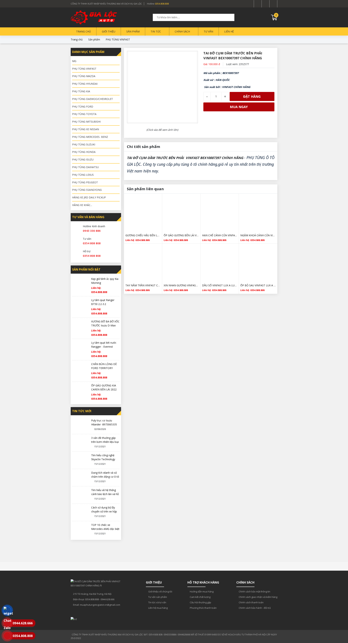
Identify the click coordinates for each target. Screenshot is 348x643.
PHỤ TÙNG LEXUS (83, 174)
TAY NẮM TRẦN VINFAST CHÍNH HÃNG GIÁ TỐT (143, 285)
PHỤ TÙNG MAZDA (83, 76)
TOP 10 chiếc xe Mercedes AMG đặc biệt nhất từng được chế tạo (105, 529)
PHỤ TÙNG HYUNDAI (85, 83)
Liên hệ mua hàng (158, 607)
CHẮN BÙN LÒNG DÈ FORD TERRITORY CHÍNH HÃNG (104, 368)
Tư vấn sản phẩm (157, 597)
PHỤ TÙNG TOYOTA (84, 114)
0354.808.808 (162, 3)
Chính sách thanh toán (251, 602)
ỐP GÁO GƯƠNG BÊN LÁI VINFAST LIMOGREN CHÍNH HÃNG (181, 235)
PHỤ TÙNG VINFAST (118, 39)
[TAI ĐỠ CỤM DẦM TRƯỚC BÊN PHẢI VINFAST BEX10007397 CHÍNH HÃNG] (93, 17)
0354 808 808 (92, 243)
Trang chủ (83, 31)
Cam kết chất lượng (199, 597)
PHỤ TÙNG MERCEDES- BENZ (90, 137)
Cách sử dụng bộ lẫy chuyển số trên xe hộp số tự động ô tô (104, 511)
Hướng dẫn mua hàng (201, 591)
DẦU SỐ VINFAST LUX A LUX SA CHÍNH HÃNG (219, 285)
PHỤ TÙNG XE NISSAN (85, 129)
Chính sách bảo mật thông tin (254, 591)
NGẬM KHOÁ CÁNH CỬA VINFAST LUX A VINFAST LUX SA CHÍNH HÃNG (258, 235)
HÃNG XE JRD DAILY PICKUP (89, 197)
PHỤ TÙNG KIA (81, 91)
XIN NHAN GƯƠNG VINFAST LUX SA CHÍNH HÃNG (181, 285)
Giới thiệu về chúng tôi (160, 591)
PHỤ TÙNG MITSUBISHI (86, 121)
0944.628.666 (107, 599)
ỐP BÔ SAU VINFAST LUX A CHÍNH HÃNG (258, 285)
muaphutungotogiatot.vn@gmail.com (100, 604)
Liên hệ (229, 31)
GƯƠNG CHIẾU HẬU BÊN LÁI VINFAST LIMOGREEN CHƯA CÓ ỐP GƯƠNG (143, 235)
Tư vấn (208, 31)
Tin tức (156, 31)
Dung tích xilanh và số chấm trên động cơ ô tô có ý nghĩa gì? (105, 476)
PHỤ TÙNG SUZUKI (83, 144)
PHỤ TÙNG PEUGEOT (85, 182)
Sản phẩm (133, 31)
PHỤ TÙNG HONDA (84, 152)
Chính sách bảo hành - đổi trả (254, 607)
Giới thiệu (108, 31)
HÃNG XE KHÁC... (82, 205)
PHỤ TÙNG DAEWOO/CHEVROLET (92, 99)
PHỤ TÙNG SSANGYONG (87, 189)
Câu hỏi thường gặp (200, 602)
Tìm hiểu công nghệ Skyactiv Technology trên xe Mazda (103, 459)
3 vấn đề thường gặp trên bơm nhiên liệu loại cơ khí (105, 442)
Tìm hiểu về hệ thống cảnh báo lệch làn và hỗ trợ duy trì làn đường (105, 494)
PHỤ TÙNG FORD (82, 106)
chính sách (183, 31)
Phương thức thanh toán (203, 607)
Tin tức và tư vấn (157, 602)
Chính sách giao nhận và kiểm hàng (257, 597)
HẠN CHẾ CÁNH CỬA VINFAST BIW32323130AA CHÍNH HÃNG (219, 235)
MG (74, 61)
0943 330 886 (92, 230)
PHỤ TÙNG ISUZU (83, 159)
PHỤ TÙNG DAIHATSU (85, 167)
